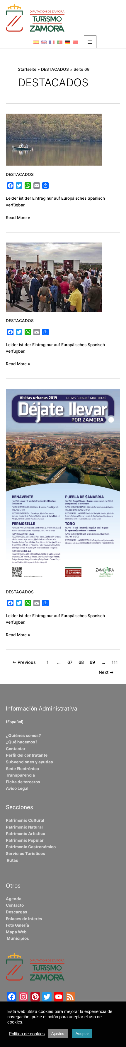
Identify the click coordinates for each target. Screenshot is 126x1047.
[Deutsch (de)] (67, 42)
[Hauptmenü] (90, 42)
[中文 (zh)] (75, 42)
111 (115, 662)
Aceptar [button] (82, 1033)
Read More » (18, 217)
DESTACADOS (20, 174)
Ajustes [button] (57, 1033)
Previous (24, 662)
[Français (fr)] (52, 42)
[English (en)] (44, 42)
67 (69, 662)
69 (92, 662)
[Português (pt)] (59, 42)
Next (106, 672)
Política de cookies (27, 1033)
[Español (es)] (36, 42)
